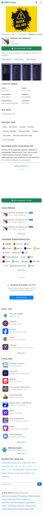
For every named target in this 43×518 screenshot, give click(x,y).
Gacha (5, 127)
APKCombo (5, 34)
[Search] (39, 484)
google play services (19, 266)
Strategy (35, 131)
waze (32, 266)
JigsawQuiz (30, 502)
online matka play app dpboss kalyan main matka (19, 463)
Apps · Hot (6, 309)
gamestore (5, 476)
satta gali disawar (19, 469)
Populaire (6, 359)
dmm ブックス (6, 469)
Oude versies (18, 59)
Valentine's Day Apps (9, 131)
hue (6, 266)
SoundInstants (19, 502)
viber (32, 257)
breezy (17, 261)
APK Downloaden (23, 48)
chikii (26, 252)
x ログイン (18, 466)
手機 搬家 (8, 244)
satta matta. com (7, 466)
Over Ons (24, 493)
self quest (8, 248)
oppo (25, 261)
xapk (37, 248)
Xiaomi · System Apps (9, 506)
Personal (22, 127)
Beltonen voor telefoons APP (17, 146)
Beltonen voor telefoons (20, 38)
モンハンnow (27, 466)
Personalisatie (31, 59)
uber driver (35, 261)
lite (24, 257)
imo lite (17, 252)
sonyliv (7, 261)
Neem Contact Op (9, 499)
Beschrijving (7, 59)
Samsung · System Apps (26, 506)
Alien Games (13, 127)
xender (7, 252)
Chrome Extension (23, 499)
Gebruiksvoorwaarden (9, 496)
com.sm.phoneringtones (9, 103)
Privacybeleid (23, 496)
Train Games (7, 135)
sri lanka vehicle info (11, 257)
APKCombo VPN (7, 502)
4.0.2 (5, 90)
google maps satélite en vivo (24, 473)
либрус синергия (8, 473)
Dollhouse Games (24, 131)
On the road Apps (8, 140)
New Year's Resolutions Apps (22, 135)
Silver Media (14, 44)
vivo (28, 244)
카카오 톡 (19, 244)
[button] (36, 2)
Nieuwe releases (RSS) (26, 509)
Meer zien (21, 234)
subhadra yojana (31, 469)
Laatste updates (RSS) (9, 509)
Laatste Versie (9, 84)
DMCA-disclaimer (35, 496)
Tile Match (30, 127)
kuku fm (19, 248)
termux (29, 248)
